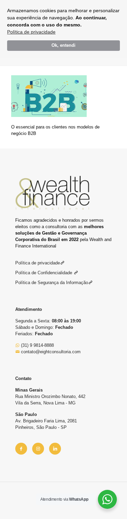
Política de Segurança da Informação (51, 282)
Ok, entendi (63, 45)
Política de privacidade (31, 32)
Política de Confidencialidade (44, 272)
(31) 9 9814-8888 (37, 345)
